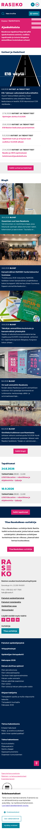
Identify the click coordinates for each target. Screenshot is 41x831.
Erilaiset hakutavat (8, 728)
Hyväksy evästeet (10, 825)
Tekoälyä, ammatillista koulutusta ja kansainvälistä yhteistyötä (18, 330)
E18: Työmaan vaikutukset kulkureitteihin (20, 92)
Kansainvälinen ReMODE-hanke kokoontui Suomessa (20, 273)
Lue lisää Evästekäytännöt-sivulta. (15, 805)
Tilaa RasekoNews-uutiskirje (20, 549)
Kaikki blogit (20, 451)
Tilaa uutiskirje (10, 631)
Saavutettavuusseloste (10, 773)
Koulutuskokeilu (7, 743)
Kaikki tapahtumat (20, 512)
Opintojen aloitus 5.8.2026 (14, 116)
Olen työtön (6, 684)
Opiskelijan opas (9, 606)
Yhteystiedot (7, 609)
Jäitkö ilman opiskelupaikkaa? (12, 733)
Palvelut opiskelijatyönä (12, 598)
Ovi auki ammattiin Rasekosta (15, 384)
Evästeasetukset (13, 812)
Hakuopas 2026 (7, 705)
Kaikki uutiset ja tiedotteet (20, 168)
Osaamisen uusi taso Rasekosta (15, 221)
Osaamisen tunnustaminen (11, 754)
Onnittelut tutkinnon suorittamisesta (18, 432)
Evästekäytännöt (7, 779)
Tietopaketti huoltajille (10, 702)
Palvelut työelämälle (11, 602)
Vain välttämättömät (11, 819)
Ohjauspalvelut (7, 746)
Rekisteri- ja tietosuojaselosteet (13, 776)
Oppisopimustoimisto (9, 752)
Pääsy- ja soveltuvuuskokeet (12, 731)
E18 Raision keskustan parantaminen (18, 127)
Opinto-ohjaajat (7, 749)
